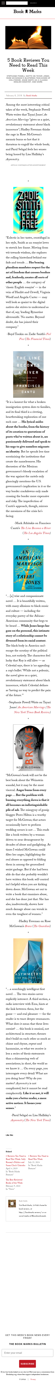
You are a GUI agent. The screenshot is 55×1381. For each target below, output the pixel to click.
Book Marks (23, 1201)
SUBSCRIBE (27, 1364)
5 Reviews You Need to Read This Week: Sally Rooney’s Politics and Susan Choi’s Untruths (16, 1161)
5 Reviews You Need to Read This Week (38, 1158)
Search (33, 3)
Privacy (33, 1379)
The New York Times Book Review (32, 710)
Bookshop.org (11, 1374)
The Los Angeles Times (37, 533)
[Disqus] (28, 1276)
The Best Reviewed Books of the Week (14, 1181)
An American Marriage (31, 707)
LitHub (23, 1379)
